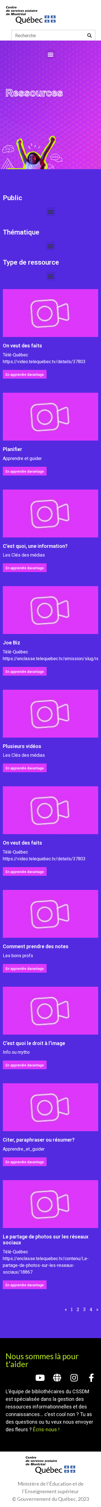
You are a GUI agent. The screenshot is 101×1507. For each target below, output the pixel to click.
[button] (50, 54)
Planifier (12, 449)
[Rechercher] (89, 35)
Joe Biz (11, 643)
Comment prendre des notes (35, 946)
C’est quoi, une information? (35, 546)
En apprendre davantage (25, 375)
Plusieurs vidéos (22, 746)
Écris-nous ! (46, 1429)
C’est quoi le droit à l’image (34, 1043)
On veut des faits (22, 346)
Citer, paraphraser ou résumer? (39, 1140)
